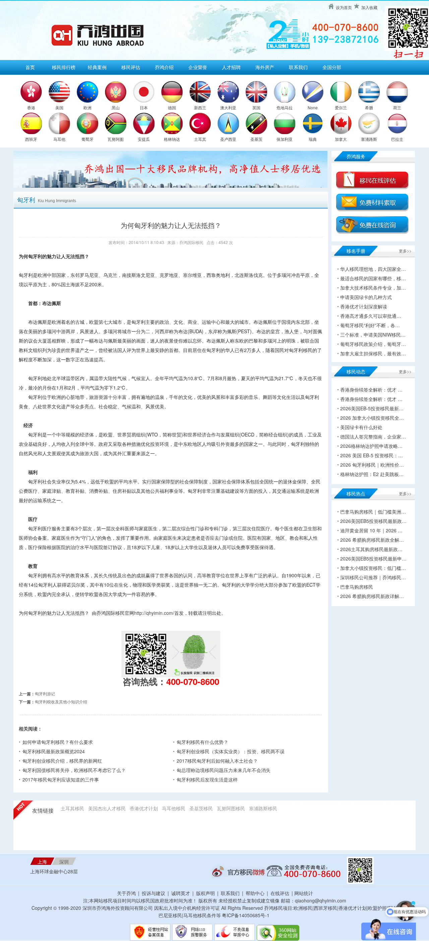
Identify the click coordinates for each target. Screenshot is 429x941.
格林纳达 (172, 139)
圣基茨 (256, 139)
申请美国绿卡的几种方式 (366, 297)
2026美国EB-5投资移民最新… (372, 408)
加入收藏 (369, 7)
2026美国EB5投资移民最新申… (373, 558)
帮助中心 (255, 893)
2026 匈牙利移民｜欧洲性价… (372, 464)
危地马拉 (285, 107)
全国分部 (331, 67)
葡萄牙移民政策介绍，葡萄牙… (373, 344)
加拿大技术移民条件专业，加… (373, 287)
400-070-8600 (192, 681)
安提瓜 (144, 139)
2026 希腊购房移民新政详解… (372, 596)
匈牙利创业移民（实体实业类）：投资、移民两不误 (231, 751)
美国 (59, 107)
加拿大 (341, 139)
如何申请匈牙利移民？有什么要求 (57, 742)
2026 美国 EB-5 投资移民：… (371, 455)
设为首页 (344, 7)
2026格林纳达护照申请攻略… (371, 446)
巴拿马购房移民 (356, 586)
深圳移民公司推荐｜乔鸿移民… (373, 577)
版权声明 (205, 893)
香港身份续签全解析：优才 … (371, 389)
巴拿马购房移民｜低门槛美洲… (373, 511)
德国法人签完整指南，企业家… (373, 436)
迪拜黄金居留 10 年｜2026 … (371, 530)
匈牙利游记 (45, 693)
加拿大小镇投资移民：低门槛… (373, 568)
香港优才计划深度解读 (363, 306)
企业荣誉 (197, 67)
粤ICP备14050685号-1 (245, 915)
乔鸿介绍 (164, 67)
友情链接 (43, 811)
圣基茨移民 (201, 808)
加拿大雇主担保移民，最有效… (373, 353)
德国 (172, 107)
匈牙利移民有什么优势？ (202, 742)
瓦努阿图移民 (231, 808)
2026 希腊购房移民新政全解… (372, 539)
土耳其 (200, 139)
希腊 (369, 107)
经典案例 (97, 67)
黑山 (116, 107)
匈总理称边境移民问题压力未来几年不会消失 (223, 770)
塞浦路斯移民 (263, 808)
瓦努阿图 (116, 139)
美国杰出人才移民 (107, 808)
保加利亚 (285, 139)
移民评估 (130, 67)
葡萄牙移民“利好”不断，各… (370, 325)
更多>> (405, 250)
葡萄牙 (87, 139)
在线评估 (280, 893)
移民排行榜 (63, 67)
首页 (30, 67)
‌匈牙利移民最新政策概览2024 (53, 751)
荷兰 (397, 107)
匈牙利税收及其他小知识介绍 (61, 701)
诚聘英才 (180, 893)
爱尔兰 (341, 107)
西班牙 (31, 139)
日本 (144, 107)
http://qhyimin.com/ (154, 612)
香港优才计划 (144, 808)
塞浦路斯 (369, 139)
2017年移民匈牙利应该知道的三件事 (60, 779)
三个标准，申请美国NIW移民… (373, 334)
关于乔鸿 (126, 893)
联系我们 (298, 67)
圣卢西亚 (228, 139)
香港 (31, 107)
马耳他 (59, 139)
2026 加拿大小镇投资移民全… (372, 417)
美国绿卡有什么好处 (361, 427)
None (313, 107)
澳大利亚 (228, 107)
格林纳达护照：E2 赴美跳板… (372, 474)
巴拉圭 (397, 139)
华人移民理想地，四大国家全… (373, 269)
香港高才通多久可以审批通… (370, 315)
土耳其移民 (72, 808)
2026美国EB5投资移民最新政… (373, 521)
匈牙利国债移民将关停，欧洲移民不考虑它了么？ (74, 770)
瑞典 (313, 139)
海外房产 (264, 67)
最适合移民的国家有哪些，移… (373, 278)
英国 (256, 107)
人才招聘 (231, 67)
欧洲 (87, 107)
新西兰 (200, 107)
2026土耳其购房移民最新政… (371, 549)
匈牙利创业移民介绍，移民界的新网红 (62, 760)
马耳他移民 (173, 808)
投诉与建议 (153, 893)
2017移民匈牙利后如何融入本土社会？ (217, 760)
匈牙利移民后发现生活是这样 (207, 779)
